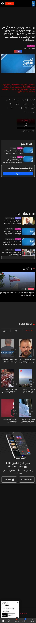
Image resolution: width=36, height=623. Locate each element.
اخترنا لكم (26, 144)
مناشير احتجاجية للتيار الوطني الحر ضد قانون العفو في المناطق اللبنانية (28, 420)
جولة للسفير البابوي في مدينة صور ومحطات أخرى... (11, 253)
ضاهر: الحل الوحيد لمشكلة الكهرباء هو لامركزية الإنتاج (12, 222)
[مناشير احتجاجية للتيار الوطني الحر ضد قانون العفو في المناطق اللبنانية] (27, 411)
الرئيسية (32, 621)
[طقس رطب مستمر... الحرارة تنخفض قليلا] (27, 381)
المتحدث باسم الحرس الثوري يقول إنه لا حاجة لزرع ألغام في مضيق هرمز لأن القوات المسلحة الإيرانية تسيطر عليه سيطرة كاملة (11, 243)
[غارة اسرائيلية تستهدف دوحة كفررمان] (9, 411)
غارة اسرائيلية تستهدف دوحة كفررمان (9, 420)
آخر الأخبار (20, 148)
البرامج (9, 621)
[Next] (2, 284)
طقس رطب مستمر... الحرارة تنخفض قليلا (28, 390)
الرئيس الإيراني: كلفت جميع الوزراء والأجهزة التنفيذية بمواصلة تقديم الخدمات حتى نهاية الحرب (12, 232)
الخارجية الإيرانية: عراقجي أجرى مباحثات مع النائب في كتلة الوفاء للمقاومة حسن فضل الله (13, 152)
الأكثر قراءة (25, 324)
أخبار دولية (30, 289)
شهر (4, 330)
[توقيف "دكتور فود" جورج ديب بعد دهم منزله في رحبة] (27, 351)
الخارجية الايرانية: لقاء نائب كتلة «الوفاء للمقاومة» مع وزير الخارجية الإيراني (17, 293)
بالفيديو (27, 268)
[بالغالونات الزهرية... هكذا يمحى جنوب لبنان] (9, 381)
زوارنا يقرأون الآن (25, 213)
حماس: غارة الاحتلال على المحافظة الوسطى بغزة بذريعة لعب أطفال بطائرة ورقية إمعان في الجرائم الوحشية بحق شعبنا (13, 160)
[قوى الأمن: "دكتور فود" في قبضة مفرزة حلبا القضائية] (9, 351)
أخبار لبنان (18, 218)
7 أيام (16, 330)
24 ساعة (29, 330)
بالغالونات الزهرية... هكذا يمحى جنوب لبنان (9, 390)
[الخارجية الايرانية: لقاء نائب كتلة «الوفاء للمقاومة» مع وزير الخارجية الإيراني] (17, 284)
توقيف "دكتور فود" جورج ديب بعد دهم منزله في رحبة (27, 360)
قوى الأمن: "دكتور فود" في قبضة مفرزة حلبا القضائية (9, 360)
